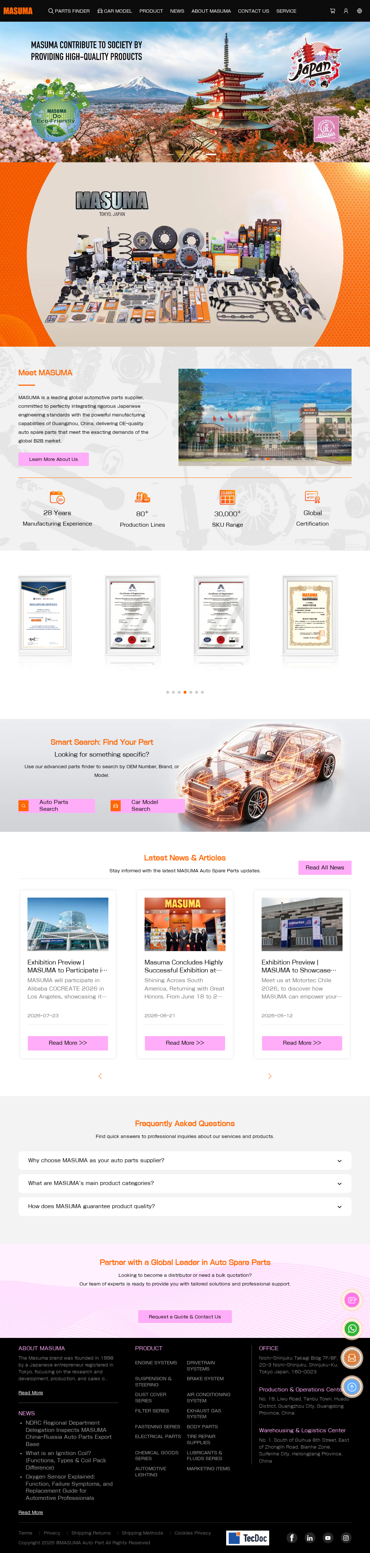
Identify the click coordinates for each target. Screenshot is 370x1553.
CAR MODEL (118, 11)
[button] (159, 154)
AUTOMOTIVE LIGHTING (150, 1471)
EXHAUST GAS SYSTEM (204, 1413)
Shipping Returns (91, 1533)
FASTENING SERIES (157, 1426)
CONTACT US (253, 11)
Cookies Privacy (193, 1533)
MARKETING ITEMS (208, 1468)
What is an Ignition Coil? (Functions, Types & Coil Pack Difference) (66, 1460)
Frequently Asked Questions (185, 1123)
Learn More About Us (53, 459)
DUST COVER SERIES (150, 1397)
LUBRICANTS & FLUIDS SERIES (204, 1455)
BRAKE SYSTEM (205, 1378)
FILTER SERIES (152, 1410)
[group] (68, 974)
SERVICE (286, 11)
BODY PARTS (202, 1426)
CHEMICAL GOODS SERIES (156, 1455)
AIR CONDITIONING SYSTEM (209, 1397)
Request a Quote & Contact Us (185, 1316)
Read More (30, 1392)
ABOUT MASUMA (211, 11)
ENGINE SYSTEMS (156, 1362)
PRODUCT (151, 11)
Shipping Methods (142, 1533)
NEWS (177, 11)
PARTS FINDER (72, 11)
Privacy (52, 1533)
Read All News (325, 867)
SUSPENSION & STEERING (153, 1381)
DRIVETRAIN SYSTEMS (201, 1365)
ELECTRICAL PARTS (158, 1436)
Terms (25, 1533)
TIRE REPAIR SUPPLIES (201, 1439)
